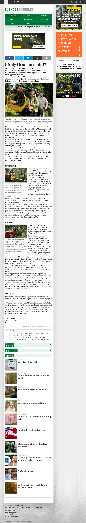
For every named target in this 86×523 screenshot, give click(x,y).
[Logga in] (80, 2)
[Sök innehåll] (72, 2)
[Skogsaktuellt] (6, 2)
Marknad (13, 19)
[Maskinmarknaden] (18, 2)
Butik (28, 23)
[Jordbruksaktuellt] (10, 2)
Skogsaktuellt (19, 9)
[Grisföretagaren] (14, 2)
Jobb (28, 15)
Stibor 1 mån (19, 28)
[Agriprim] (22, 2)
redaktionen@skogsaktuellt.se (21, 323)
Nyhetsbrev (11, 350)
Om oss (13, 23)
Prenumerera (28, 19)
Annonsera (44, 19)
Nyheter (13, 15)
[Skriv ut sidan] (76, 2)
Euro (33, 28)
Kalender (44, 15)
